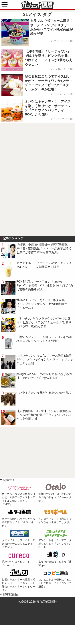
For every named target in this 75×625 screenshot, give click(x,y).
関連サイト (10, 480)
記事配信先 (10, 594)
